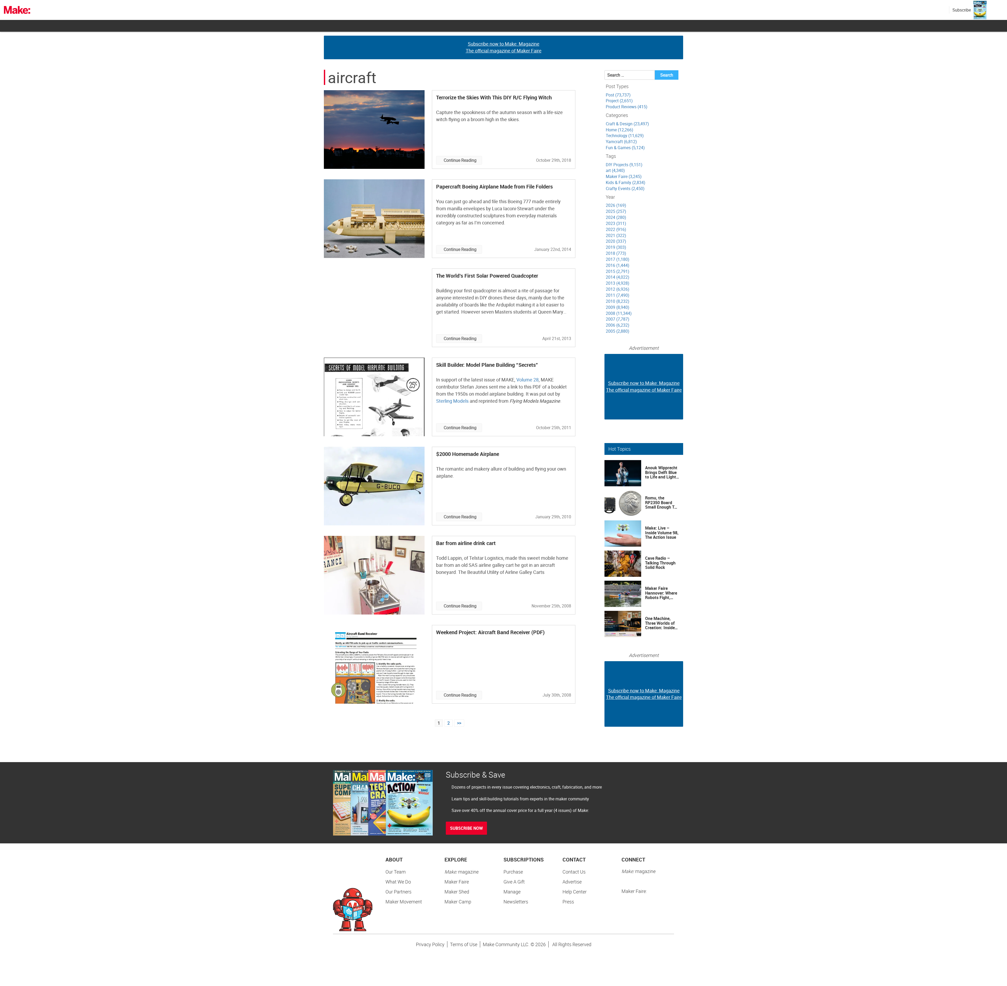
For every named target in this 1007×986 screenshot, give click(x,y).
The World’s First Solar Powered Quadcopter (487, 275)
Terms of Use (463, 944)
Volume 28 (527, 379)
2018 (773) (616, 253)
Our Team (395, 872)
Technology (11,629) (625, 135)
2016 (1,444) (617, 265)
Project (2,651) (619, 101)
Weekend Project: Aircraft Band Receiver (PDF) (490, 632)
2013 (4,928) (617, 283)
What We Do (398, 882)
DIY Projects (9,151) (624, 165)
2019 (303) (616, 247)
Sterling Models (452, 401)
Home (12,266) (619, 130)
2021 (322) (616, 235)
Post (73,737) (618, 95)
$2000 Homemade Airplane (467, 453)
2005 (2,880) (617, 331)
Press (568, 901)
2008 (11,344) (619, 313)
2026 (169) (616, 205)
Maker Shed (456, 891)
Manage (512, 891)
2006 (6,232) (617, 325)
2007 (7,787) (617, 319)
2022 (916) (616, 229)
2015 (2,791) (617, 271)
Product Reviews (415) (626, 107)
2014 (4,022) (617, 277)
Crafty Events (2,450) (625, 188)
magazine (461, 872)
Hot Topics (619, 449)
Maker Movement (403, 901)
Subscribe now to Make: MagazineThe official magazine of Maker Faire (504, 47)
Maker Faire (456, 882)
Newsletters (516, 901)
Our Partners (398, 891)
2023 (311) (616, 223)
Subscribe (961, 10)
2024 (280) (616, 217)
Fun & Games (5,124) (625, 147)
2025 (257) (616, 211)
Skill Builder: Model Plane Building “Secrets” (487, 364)
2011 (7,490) (617, 295)
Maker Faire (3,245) (624, 176)
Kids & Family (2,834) (625, 182)
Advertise (572, 882)
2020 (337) (616, 241)
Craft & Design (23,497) (627, 124)
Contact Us (574, 872)
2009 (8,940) (617, 307)
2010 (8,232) (617, 301)
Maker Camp (457, 901)
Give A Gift (514, 882)
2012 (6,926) (617, 289)
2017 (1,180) (617, 259)
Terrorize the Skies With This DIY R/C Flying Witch (494, 97)
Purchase (513, 872)
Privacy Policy (430, 944)
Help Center (575, 891)
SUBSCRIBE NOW (466, 828)
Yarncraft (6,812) (621, 141)
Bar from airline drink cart (466, 543)
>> (459, 723)
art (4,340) (615, 170)
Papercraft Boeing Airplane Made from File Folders (494, 186)
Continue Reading (460, 160)
